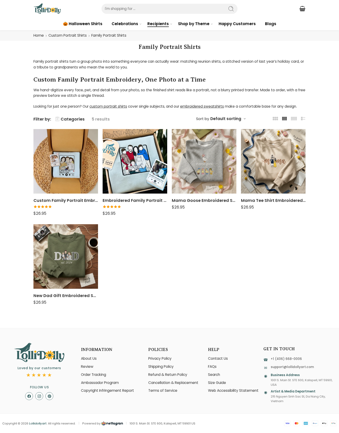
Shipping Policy (161, 366)
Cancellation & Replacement (173, 382)
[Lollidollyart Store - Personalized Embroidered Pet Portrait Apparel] (47, 8)
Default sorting (225, 118)
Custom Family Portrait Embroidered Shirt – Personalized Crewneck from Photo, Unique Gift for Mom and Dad (65, 200)
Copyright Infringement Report (107, 390)
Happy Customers (237, 24)
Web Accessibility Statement (233, 390)
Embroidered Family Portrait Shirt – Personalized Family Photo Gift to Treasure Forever (135, 200)
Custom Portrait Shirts (67, 35)
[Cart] (302, 9)
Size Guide (217, 382)
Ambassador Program (100, 382)
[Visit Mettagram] (112, 423)
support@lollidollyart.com (292, 367)
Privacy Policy (160, 358)
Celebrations (125, 24)
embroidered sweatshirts (202, 106)
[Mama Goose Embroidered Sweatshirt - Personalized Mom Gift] (204, 161)
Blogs (270, 24)
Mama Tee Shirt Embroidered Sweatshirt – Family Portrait (273, 200)
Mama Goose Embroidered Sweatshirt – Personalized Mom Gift (204, 200)
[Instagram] (39, 396)
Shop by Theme (193, 24)
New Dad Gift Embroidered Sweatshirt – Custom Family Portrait (65, 295)
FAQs (212, 366)
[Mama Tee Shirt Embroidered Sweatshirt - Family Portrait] (273, 161)
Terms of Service (162, 390)
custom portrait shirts (108, 106)
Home (38, 35)
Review (87, 366)
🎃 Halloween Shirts (82, 24)
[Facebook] (29, 396)
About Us (89, 358)
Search (214, 374)
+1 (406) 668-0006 (286, 359)
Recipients (158, 24)
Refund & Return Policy (167, 374)
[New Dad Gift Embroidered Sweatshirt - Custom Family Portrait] (65, 256)
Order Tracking (93, 374)
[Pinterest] (49, 396)
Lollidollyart (38, 423)
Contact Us (218, 358)
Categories (73, 119)
